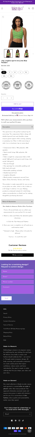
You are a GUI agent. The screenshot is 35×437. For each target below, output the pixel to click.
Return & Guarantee (9, 201)
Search (5, 313)
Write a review (17, 255)
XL (26, 72)
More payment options (17, 112)
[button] (2, 8)
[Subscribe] (30, 414)
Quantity (3, 94)
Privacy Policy (7, 317)
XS (4, 72)
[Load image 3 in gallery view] (26, 53)
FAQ (4, 340)
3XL (11, 76)
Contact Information (9, 321)
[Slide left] (2, 54)
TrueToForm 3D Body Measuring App (14, 328)
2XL (4, 76)
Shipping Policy (7, 332)
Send (6, 298)
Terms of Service (8, 325)
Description (6, 127)
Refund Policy (7, 336)
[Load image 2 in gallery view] (17, 53)
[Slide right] (33, 54)
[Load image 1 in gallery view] (8, 53)
